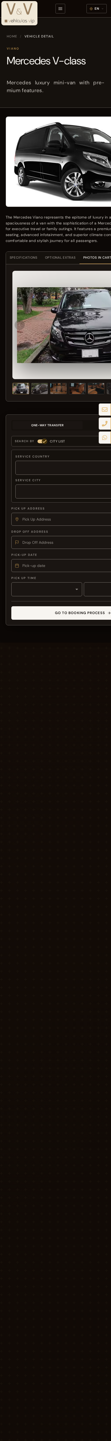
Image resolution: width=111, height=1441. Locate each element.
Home (12, 36)
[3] (58, 388)
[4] (77, 388)
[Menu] (60, 8)
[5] (96, 388)
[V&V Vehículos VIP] (19, 11)
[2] (39, 388)
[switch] (42, 441)
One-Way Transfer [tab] (47, 425)
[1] (20, 388)
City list (57, 441)
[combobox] (46, 589)
